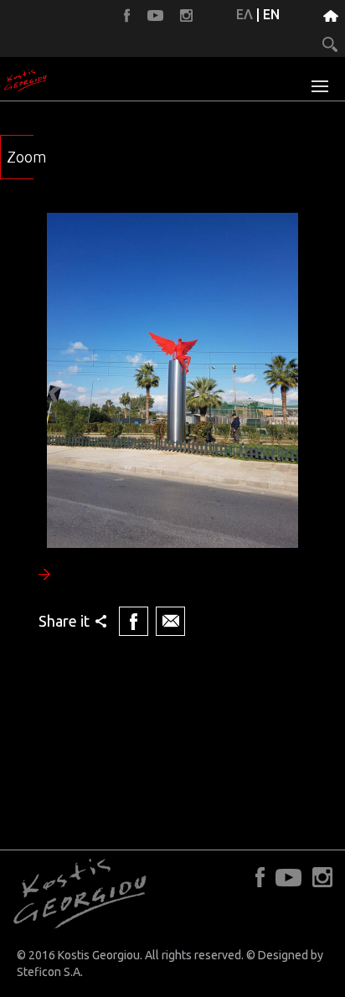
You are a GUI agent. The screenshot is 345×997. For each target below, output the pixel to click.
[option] (172, 426)
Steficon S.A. (50, 972)
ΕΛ (244, 14)
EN (271, 14)
